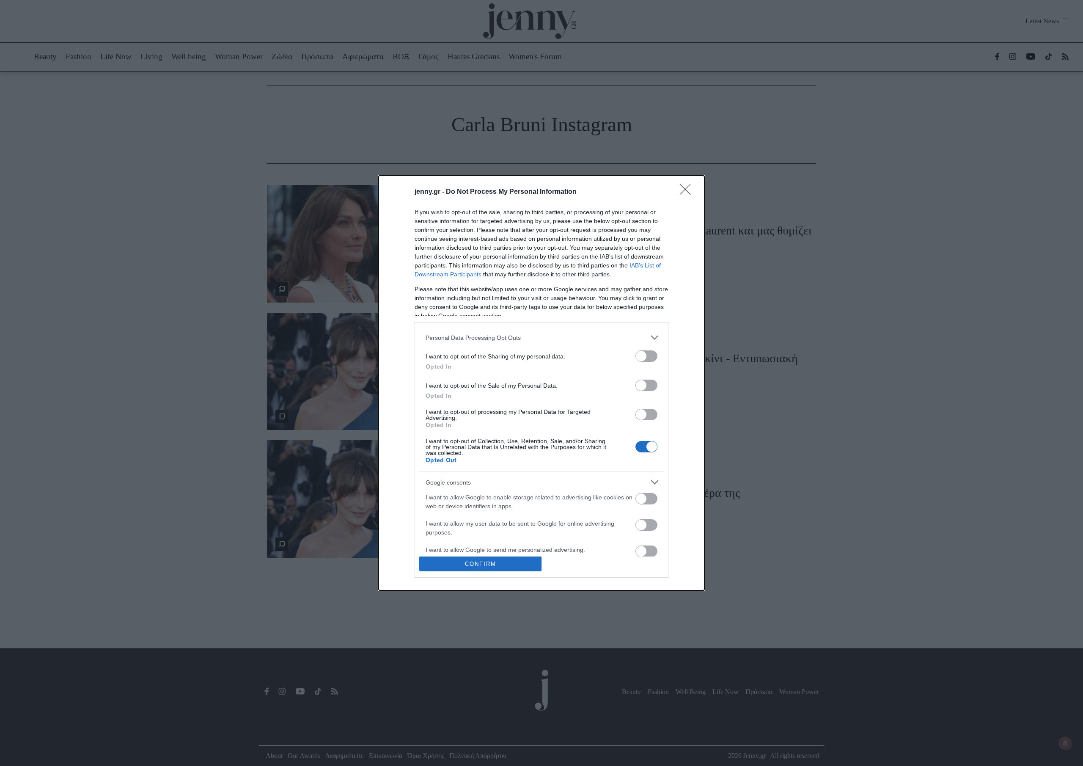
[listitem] (541, 337)
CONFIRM (480, 564)
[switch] (646, 356)
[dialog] (541, 383)
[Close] (688, 192)
